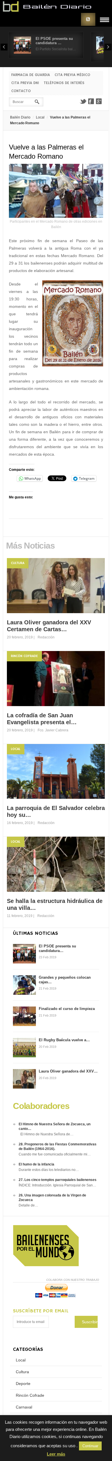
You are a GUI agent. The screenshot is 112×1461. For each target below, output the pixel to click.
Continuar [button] (90, 1446)
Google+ (99, 101)
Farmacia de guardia (30, 75)
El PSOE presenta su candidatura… (57, 948)
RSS (88, 19)
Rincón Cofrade (24, 656)
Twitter (83, 101)
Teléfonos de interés (64, 83)
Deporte (23, 1383)
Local (40, 117)
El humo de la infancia (36, 1164)
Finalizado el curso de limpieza (67, 1009)
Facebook (91, 101)
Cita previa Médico (72, 75)
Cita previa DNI (25, 83)
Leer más (56, 1454)
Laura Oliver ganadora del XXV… (68, 1071)
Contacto (21, 91)
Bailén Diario (20, 117)
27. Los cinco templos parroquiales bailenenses (57, 1180)
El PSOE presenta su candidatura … (54, 40)
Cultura (17, 563)
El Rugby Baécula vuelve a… (64, 1040)
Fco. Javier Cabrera (53, 730)
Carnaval (24, 1407)
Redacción (46, 637)
